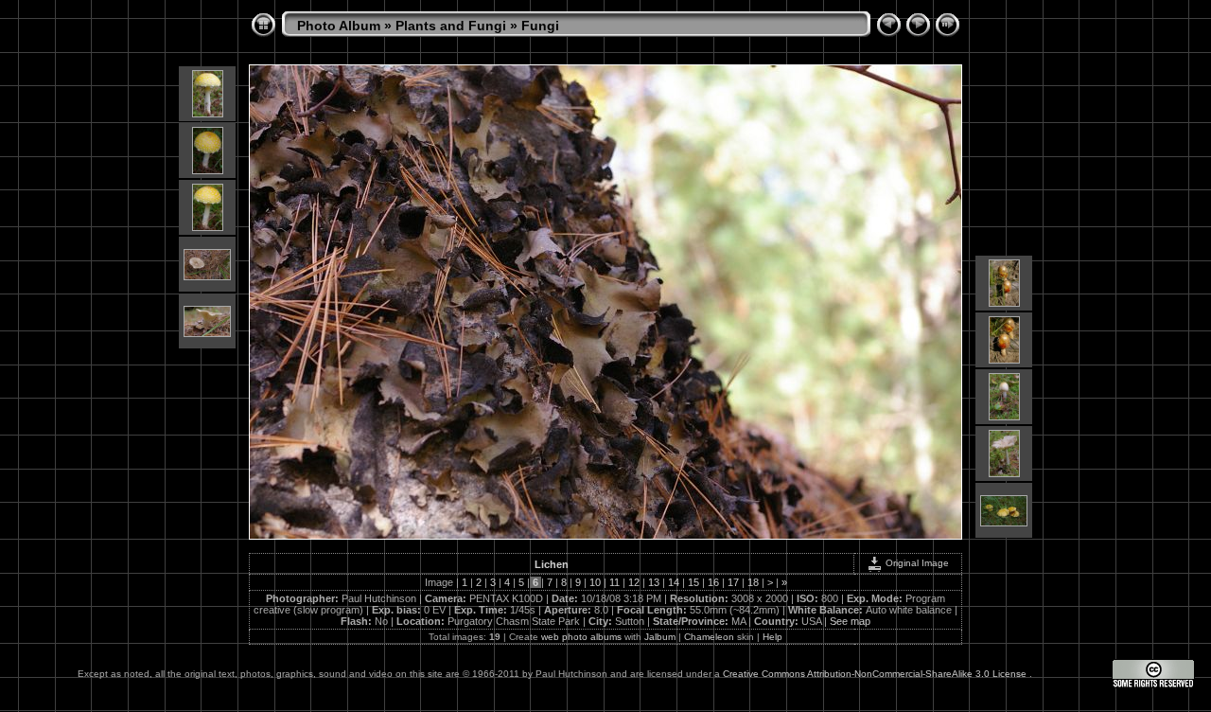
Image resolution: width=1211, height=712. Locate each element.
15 (693, 582)
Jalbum (660, 637)
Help (772, 637)
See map (850, 621)
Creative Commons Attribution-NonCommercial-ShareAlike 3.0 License (876, 673)
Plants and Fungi (450, 25)
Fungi (540, 25)
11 (614, 582)
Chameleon (709, 637)
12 (633, 582)
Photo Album (338, 25)
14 (673, 582)
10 (595, 582)
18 (753, 582)
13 (653, 582)
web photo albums (581, 637)
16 (713, 582)
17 (733, 582)
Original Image (916, 563)
